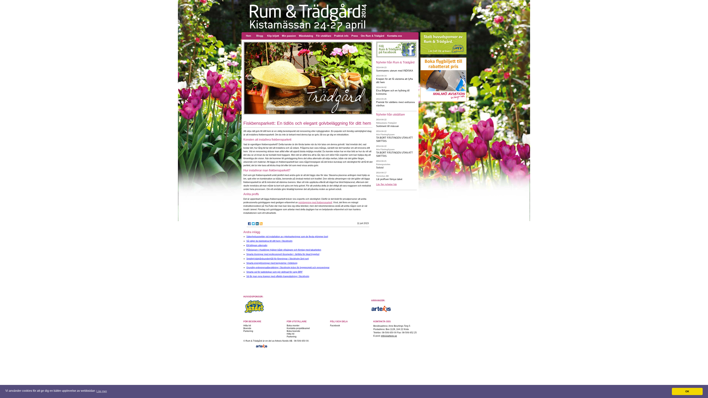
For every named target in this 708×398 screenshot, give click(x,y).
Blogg (259, 35)
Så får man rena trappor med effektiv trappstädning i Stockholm (277, 276)
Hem (248, 35)
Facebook (335, 325)
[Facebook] (249, 223)
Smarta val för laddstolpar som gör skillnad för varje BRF (274, 272)
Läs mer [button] (101, 391)
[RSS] (261, 223)
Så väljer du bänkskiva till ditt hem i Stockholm (269, 241)
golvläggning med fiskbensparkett (315, 202)
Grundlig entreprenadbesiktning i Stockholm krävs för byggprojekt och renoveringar (287, 267)
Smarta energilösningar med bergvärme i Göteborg (271, 263)
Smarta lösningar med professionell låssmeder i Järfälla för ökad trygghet (282, 254)
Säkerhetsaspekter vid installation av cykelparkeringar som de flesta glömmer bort (287, 236)
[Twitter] (253, 223)
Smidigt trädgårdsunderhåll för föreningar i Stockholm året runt (277, 258)
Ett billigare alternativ (256, 245)
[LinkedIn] (257, 223)
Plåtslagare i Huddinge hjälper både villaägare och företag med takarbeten (283, 250)
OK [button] (687, 391)
